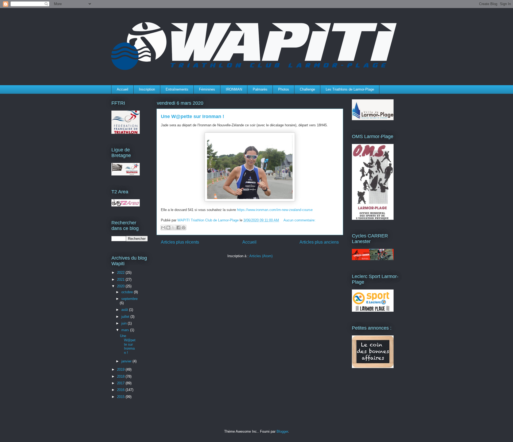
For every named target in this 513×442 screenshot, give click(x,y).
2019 (121, 369)
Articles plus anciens (319, 242)
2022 (121, 273)
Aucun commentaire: (299, 220)
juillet (125, 317)
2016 (121, 390)
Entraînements (177, 89)
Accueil (122, 89)
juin (124, 323)
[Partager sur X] (173, 227)
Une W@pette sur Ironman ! (192, 116)
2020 (121, 286)
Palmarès (260, 89)
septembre (129, 299)
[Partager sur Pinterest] (183, 227)
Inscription (147, 89)
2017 (121, 383)
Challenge (307, 89)
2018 (121, 376)
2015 (121, 397)
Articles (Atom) (261, 256)
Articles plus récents (180, 242)
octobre (127, 292)
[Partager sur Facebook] (178, 227)
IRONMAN (234, 89)
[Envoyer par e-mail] (163, 227)
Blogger (282, 431)
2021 (121, 279)
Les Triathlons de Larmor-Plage (350, 89)
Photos (283, 89)
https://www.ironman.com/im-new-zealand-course (275, 210)
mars (125, 330)
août (125, 310)
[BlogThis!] (168, 227)
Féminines (207, 89)
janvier (127, 361)
